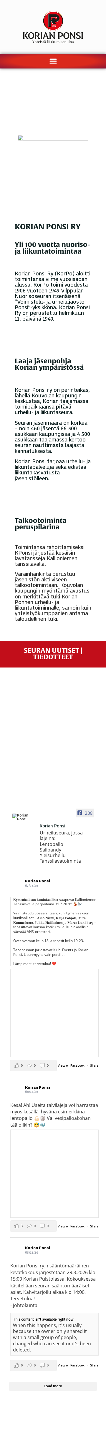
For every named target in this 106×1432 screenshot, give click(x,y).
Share (94, 1065)
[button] (53, 61)
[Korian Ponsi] (23, 817)
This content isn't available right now (43, 1319)
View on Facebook (71, 1065)
